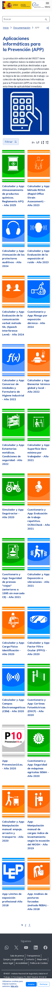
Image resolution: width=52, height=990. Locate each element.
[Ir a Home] (23, 5)
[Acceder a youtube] (26, 948)
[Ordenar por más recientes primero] (33, 142)
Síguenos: (26, 941)
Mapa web (42, 959)
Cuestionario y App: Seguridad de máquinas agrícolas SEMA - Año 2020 (38, 768)
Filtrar (9, 141)
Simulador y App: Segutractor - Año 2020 (13, 513)
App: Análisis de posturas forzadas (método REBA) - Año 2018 (37, 901)
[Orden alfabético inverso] (47, 142)
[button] (47, 5)
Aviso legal (8, 963)
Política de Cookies (39, 963)
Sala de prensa (17, 955)
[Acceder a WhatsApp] (6, 948)
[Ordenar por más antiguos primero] (38, 142)
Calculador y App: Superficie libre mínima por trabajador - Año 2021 (38, 452)
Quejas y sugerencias (13, 959)
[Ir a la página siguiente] (29, 925)
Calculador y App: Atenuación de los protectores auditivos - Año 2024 (13, 258)
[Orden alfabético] (42, 142)
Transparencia (33, 955)
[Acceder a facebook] (45, 948)
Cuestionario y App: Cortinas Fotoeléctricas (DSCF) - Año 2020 (36, 707)
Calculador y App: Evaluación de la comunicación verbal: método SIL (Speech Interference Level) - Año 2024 (13, 323)
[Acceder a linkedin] (35, 948)
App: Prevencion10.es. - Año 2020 (12, 764)
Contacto (30, 959)
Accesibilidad (21, 963)
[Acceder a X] (16, 948)
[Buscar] (46, 19)
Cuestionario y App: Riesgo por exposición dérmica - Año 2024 (37, 319)
